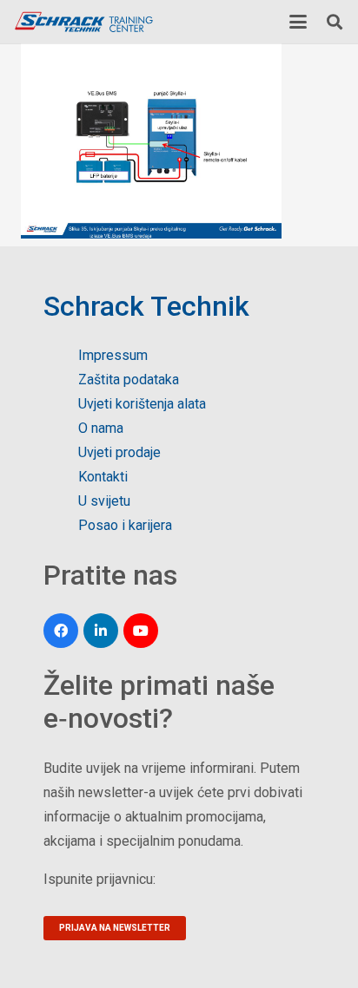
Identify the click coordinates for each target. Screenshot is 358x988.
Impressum (113, 355)
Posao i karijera (125, 525)
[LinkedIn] (100, 630)
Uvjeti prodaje (119, 452)
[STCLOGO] (83, 22)
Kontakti (103, 476)
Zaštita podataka (128, 379)
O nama (100, 428)
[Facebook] (60, 630)
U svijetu (104, 501)
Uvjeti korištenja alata (142, 404)
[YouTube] (140, 630)
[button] (298, 21)
